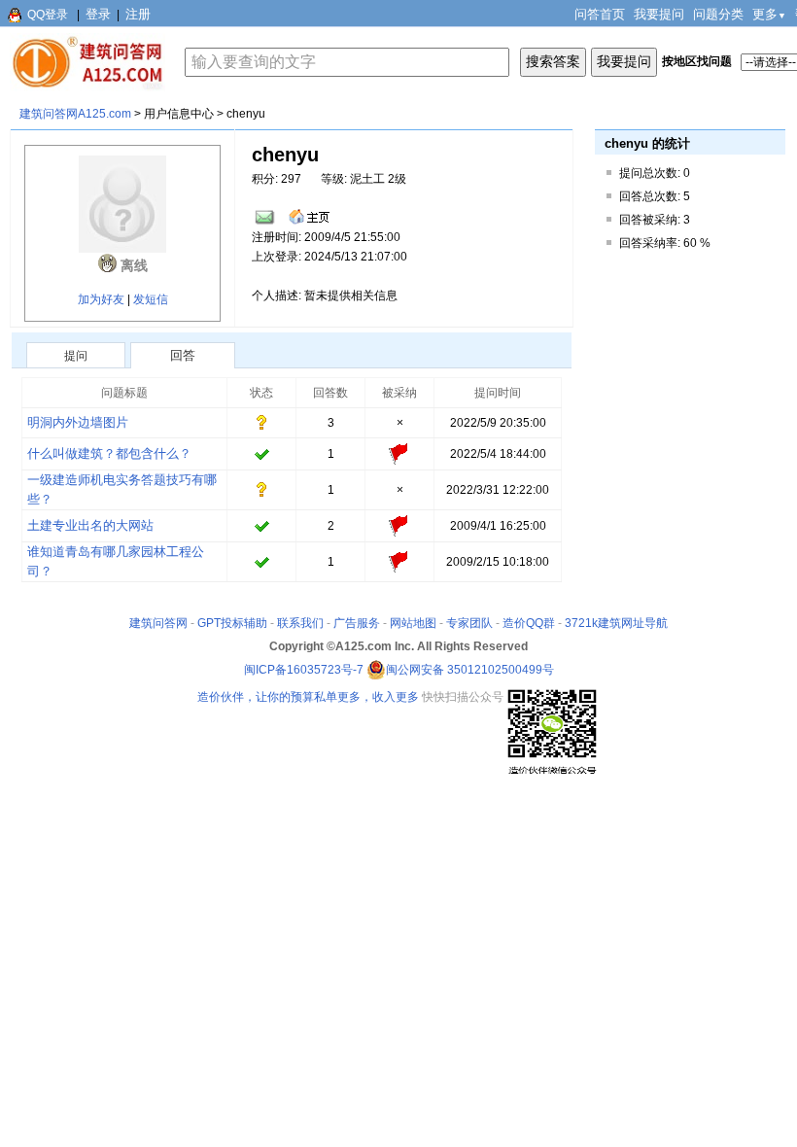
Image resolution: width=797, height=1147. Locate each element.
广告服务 (356, 623)
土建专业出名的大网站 (90, 525)
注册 (138, 14)
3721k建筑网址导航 (616, 623)
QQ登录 (47, 14)
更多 (769, 14)
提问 (75, 356)
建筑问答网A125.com (75, 114)
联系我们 (300, 623)
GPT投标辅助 (232, 623)
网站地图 (413, 623)
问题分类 (718, 14)
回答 (182, 355)
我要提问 (659, 14)
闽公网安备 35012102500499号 (470, 670)
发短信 (150, 299)
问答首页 (599, 14)
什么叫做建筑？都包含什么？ (109, 453)
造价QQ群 (528, 623)
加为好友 (101, 299)
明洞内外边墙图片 (77, 422)
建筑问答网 (158, 623)
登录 (98, 14)
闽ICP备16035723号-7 (304, 670)
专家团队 (469, 623)
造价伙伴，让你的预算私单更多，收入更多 (308, 697)
